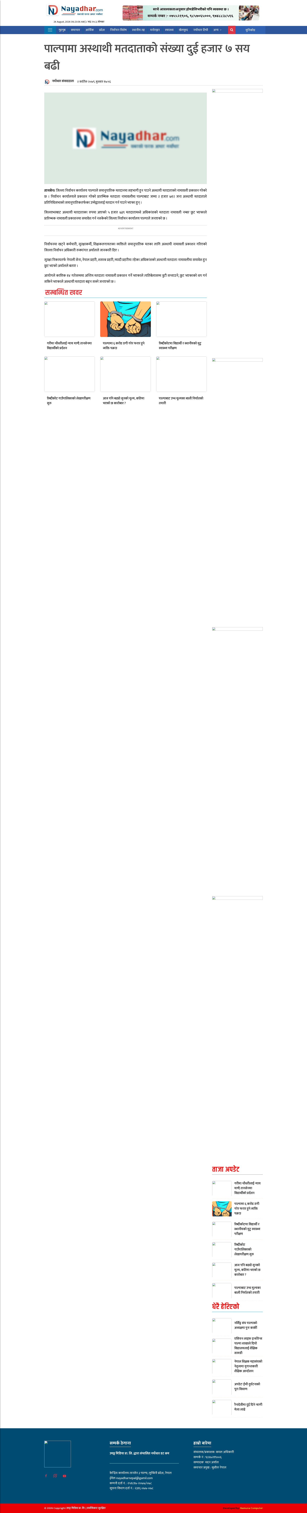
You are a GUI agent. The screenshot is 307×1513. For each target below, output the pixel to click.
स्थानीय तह (138, 30)
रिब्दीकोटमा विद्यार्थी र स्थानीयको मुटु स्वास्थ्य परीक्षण (180, 346)
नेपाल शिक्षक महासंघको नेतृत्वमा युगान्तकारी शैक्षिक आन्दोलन (248, 1366)
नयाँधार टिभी (200, 30)
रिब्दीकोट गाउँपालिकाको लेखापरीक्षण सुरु (68, 401)
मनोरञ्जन (155, 30)
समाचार (75, 30)
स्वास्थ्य (169, 30)
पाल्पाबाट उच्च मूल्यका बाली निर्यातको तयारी (181, 401)
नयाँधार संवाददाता (63, 81)
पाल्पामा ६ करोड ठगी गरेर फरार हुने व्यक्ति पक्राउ (123, 346)
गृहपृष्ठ (62, 30)
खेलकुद (183, 30)
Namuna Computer (251, 1508)
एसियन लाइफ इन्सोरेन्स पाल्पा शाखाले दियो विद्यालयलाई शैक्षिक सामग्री (248, 1346)
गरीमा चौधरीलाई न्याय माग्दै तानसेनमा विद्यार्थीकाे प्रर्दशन (69, 346)
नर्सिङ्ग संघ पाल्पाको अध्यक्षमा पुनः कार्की (245, 1325)
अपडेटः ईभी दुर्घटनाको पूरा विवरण (247, 1387)
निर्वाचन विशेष (118, 30)
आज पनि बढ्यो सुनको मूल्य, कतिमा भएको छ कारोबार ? (123, 401)
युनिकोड (250, 30)
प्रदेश (102, 30)
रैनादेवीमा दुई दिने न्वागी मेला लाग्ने (248, 1407)
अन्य (216, 30)
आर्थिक (89, 30)
